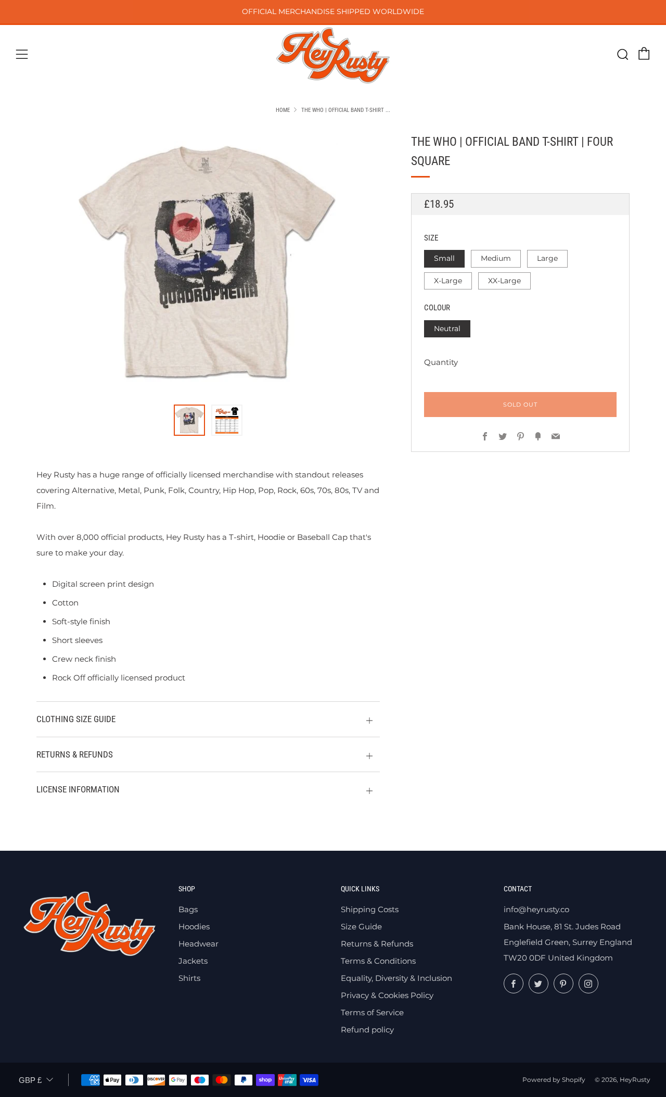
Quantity (441, 362)
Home (283, 110)
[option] (208, 262)
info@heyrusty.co (536, 909)
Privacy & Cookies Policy (387, 995)
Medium (496, 258)
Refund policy (367, 1030)
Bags (188, 909)
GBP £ (30, 1080)
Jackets (193, 961)
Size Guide (361, 926)
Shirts (189, 978)
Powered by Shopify (553, 1079)
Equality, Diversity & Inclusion (396, 978)
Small (444, 258)
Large (547, 258)
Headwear (198, 944)
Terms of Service (372, 1012)
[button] (189, 420)
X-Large (448, 280)
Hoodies (194, 926)
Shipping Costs (370, 909)
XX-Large (504, 280)
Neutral (447, 328)
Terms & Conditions (378, 961)
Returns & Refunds (377, 944)
